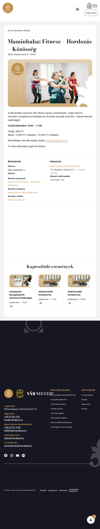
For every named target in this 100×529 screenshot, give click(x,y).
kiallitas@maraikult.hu (15, 430)
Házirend (43, 490)
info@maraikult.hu (13, 419)
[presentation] (20, 281)
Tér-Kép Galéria (57, 413)
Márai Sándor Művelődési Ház (23, 192)
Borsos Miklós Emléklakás (61, 422)
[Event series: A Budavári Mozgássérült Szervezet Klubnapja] (11, 306)
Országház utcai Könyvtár (61, 427)
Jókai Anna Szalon (58, 404)
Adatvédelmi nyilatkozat (74, 490)
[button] (77, 9)
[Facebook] (5, 455)
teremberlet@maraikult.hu (18, 445)
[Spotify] (23, 455)
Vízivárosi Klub (57, 408)
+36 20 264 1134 (12, 416)
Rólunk (84, 399)
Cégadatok (63, 490)
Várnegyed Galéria (59, 418)
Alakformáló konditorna (46, 293)
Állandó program (16, 199)
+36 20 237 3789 (12, 427)
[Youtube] (17, 455)
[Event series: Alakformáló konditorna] (40, 303)
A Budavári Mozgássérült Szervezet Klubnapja (20, 294)
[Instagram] (11, 455)
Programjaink (87, 395)
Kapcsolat (86, 404)
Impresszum (53, 490)
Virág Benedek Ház (59, 399)
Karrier (84, 408)
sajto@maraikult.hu (14, 438)
